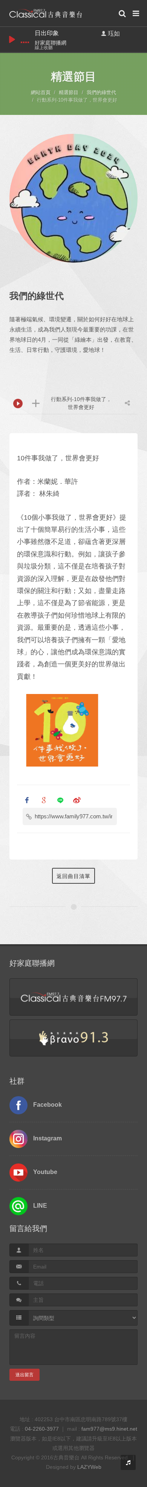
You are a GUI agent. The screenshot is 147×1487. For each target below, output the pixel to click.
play (12, 39)
